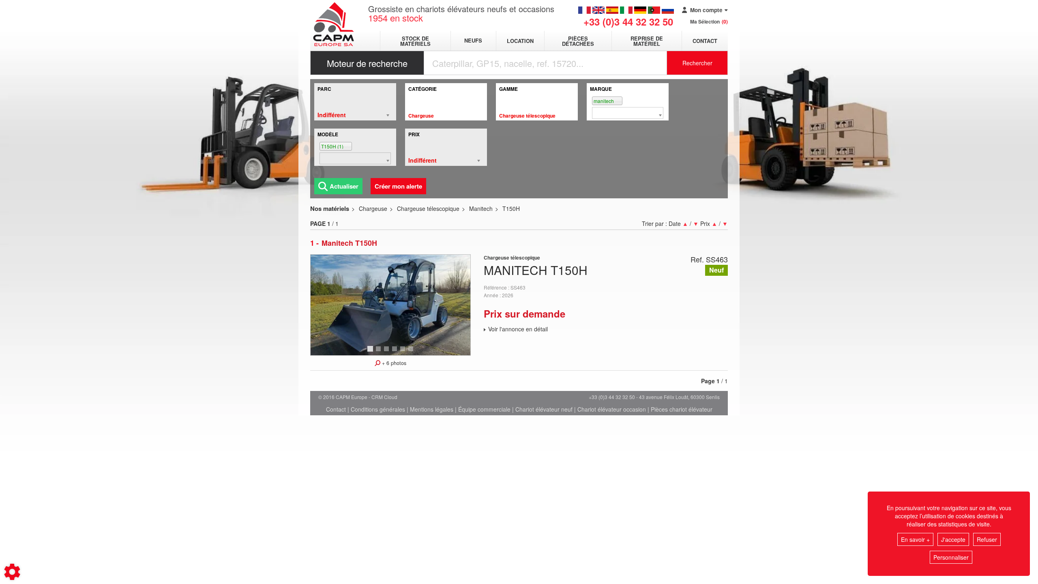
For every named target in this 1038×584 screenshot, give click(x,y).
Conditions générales (378, 409)
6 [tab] (412, 352)
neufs (473, 41)
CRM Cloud (384, 396)
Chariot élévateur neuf (544, 409)
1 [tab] (371, 352)
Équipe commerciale (484, 409)
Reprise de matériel (647, 41)
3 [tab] (387, 352)
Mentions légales (431, 409)
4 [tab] (395, 352)
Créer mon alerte (398, 186)
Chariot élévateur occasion (611, 409)
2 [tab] (379, 352)
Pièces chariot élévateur (681, 409)
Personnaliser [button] (951, 557)
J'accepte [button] (953, 539)
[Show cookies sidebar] (12, 572)
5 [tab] (403, 352)
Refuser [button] (987, 539)
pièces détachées (578, 41)
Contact (705, 40)
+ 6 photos (393, 363)
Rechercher (697, 63)
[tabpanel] (390, 305)
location (520, 40)
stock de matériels (415, 41)
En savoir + (915, 539)
